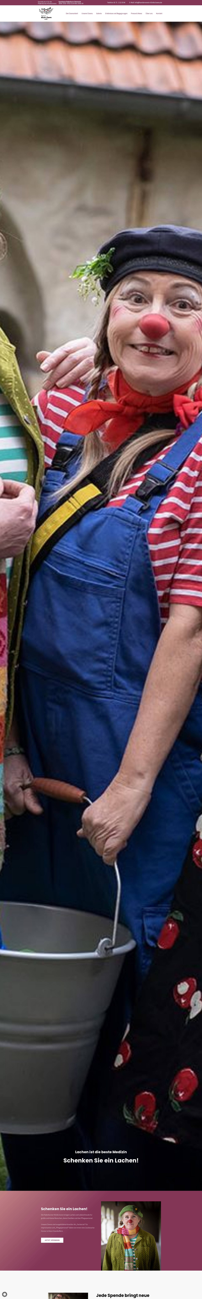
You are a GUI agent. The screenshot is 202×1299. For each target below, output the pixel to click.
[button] (4, 1294)
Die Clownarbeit (72, 13)
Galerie (99, 13)
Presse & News (136, 13)
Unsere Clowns (87, 13)
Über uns (149, 13)
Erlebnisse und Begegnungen (116, 13)
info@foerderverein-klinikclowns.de (148, 2)
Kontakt (159, 13)
